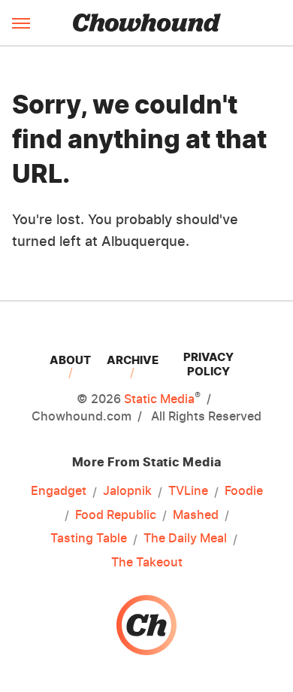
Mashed (196, 514)
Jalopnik (127, 490)
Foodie (244, 490)
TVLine (188, 490)
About (70, 360)
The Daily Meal (185, 537)
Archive (133, 360)
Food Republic (115, 514)
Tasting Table (88, 537)
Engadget (58, 490)
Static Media (159, 398)
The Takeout (147, 561)
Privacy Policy (208, 364)
